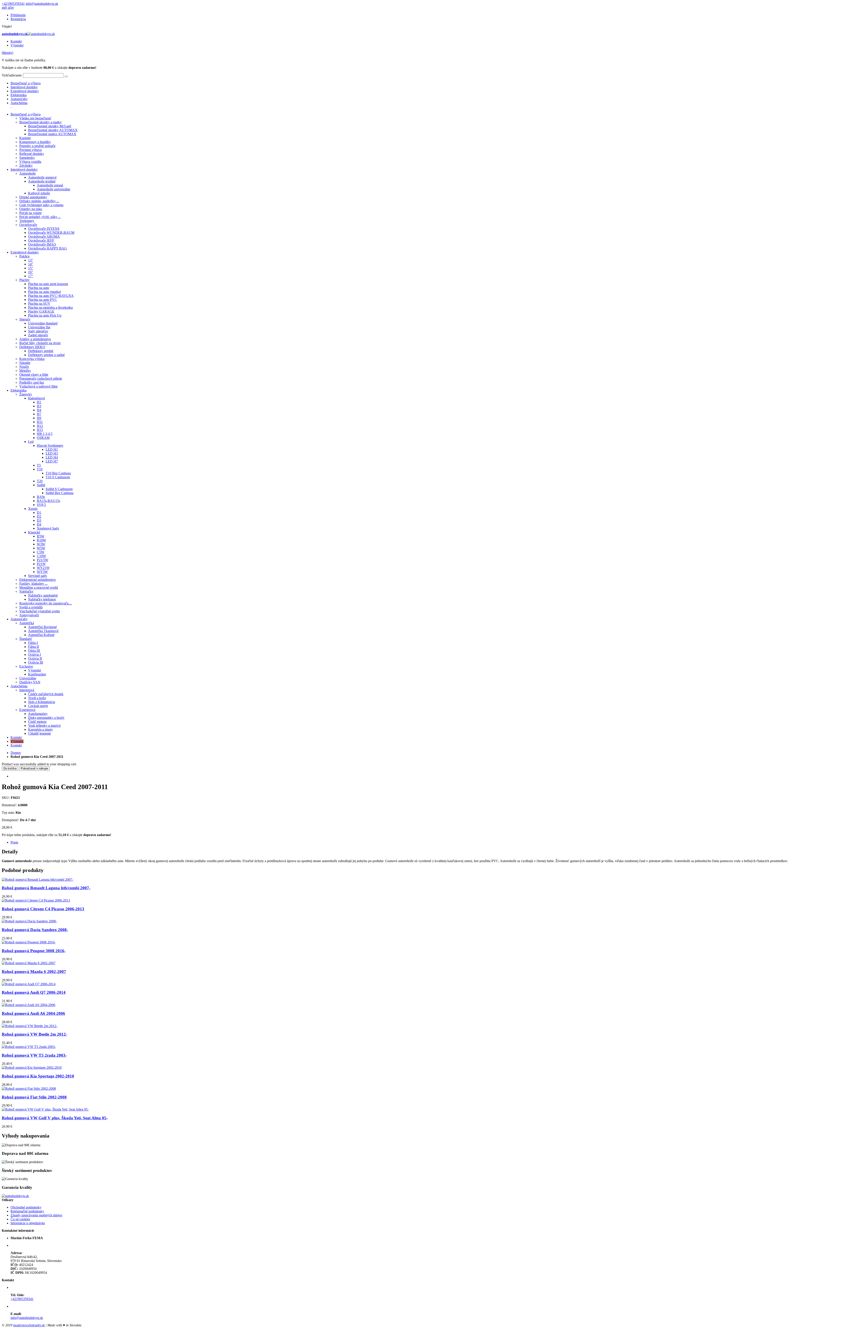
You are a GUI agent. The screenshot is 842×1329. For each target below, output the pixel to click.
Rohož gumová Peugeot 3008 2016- (34, 950)
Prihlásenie (18, 15)
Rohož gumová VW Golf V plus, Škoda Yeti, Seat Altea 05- (55, 1118)
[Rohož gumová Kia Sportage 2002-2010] (32, 1067)
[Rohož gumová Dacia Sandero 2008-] (29, 921)
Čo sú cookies (20, 1219)
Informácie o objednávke (28, 1223)
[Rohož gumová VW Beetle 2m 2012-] (29, 1026)
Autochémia (19, 103)
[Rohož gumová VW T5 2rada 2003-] (29, 1047)
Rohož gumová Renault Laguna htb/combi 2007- (46, 888)
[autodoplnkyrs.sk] (15, 1196)
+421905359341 (13, 3)
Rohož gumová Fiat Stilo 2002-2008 (34, 1097)
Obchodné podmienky (26, 1207)
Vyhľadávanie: (12, 75)
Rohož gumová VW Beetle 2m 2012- (34, 1034)
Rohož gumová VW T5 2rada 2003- (34, 1055)
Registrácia (18, 19)
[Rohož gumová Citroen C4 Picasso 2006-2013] (36, 900)
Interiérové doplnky (24, 87)
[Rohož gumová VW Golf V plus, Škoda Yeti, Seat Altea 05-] (45, 1109)
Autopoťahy (19, 99)
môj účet (8, 7)
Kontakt (16, 41)
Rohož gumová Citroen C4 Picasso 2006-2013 (43, 909)
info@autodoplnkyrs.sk (42, 3)
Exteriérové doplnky (25, 91)
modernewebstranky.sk (29, 1325)
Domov (16, 753)
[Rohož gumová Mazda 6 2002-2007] (28, 963)
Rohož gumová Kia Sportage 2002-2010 (38, 1076)
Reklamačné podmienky (27, 1211)
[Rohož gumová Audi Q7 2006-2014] (28, 984)
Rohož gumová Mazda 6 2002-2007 (34, 971)
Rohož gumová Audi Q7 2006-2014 (34, 992)
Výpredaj (17, 45)
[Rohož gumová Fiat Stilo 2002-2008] (29, 1088)
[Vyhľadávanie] (66, 76)
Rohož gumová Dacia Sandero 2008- (35, 929)
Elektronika (19, 95)
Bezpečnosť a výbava (26, 83)
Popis (14, 842)
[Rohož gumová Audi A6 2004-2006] (28, 1005)
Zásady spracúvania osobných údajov (36, 1215)
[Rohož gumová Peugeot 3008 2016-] (28, 942)
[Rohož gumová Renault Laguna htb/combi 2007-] (37, 879)
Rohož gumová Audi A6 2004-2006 (33, 1013)
